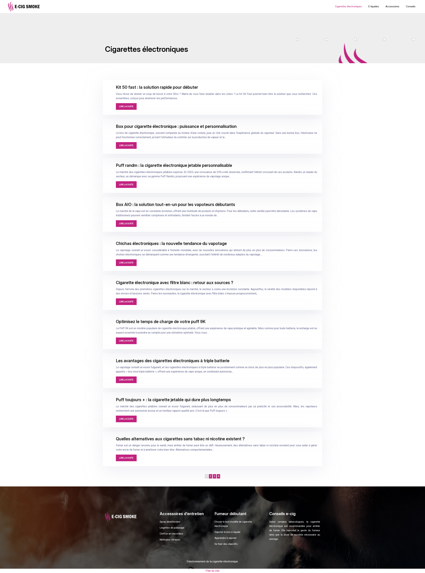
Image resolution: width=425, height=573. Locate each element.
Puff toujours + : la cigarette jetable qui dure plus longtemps (173, 399)
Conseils (410, 6)
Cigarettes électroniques (348, 6)
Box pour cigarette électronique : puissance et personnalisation (176, 126)
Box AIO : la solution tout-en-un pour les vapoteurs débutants (175, 204)
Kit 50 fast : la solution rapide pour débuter (157, 87)
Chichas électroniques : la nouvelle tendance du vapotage (171, 243)
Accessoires (392, 6)
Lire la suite (126, 106)
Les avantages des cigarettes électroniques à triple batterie (172, 360)
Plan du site (212, 570)
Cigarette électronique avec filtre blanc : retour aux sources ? (174, 282)
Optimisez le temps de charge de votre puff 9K (161, 321)
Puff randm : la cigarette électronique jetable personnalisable (174, 165)
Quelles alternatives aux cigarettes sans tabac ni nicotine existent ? (180, 438)
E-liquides (373, 6)
